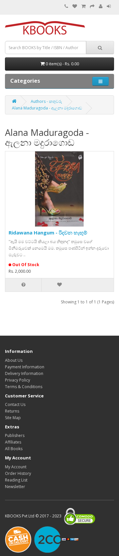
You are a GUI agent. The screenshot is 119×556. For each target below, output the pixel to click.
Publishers (14, 435)
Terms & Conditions (23, 386)
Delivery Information (24, 373)
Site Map (13, 417)
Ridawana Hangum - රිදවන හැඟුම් (48, 232)
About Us (13, 360)
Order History (18, 473)
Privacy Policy (17, 380)
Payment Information (24, 367)
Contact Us (15, 404)
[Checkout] (92, 6)
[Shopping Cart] (83, 6)
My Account (15, 467)
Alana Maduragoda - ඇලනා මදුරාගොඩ (47, 108)
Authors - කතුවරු (46, 101)
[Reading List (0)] (74, 6)
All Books (13, 448)
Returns (12, 411)
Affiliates (13, 442)
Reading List (16, 480)
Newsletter (15, 486)
